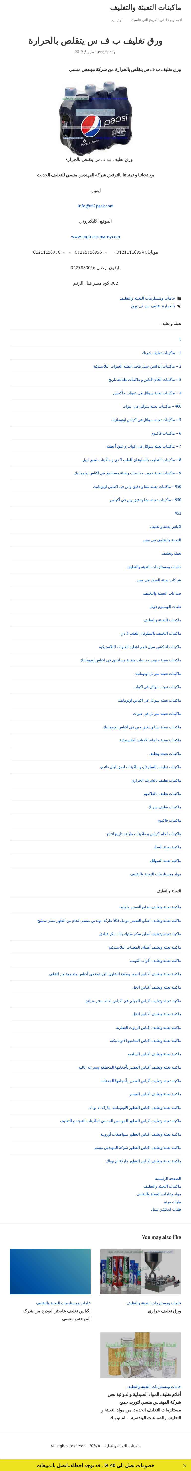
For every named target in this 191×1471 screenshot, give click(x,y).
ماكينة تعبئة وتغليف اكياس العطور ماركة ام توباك (143, 1160)
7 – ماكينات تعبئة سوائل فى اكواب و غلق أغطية (144, 446)
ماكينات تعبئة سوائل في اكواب (157, 686)
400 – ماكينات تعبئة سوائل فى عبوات (152, 406)
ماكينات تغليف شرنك (164, 806)
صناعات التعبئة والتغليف (162, 593)
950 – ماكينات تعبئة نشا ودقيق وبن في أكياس (145, 499)
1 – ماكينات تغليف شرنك (161, 352)
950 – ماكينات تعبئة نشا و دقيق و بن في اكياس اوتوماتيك (137, 486)
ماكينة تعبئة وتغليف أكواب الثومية (155, 960)
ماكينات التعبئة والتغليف (145, 7)
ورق (134, 305)
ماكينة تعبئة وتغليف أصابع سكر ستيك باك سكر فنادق (140, 933)
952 (178, 513)
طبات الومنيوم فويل (165, 606)
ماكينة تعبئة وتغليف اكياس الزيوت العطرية (148, 1027)
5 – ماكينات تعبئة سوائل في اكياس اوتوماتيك (146, 419)
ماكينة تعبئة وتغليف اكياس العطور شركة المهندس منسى (137, 1147)
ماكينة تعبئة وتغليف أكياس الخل (156, 1013)
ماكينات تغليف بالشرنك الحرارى (156, 780)
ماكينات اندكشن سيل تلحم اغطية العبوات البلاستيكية (140, 646)
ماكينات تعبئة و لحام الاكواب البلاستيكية (150, 739)
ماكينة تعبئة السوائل (165, 860)
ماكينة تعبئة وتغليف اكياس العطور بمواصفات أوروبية (140, 1134)
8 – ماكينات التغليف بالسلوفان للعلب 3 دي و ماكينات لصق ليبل (131, 459)
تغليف (155, 305)
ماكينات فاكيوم (169, 820)
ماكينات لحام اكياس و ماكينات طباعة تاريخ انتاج (144, 833)
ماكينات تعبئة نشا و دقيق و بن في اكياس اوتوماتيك (142, 726)
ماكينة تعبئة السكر (167, 846)
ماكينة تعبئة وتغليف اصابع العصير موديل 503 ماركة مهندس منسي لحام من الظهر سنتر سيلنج (109, 920)
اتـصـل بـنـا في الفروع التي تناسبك (156, 20)
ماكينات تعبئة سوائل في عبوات (157, 713)
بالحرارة (168, 305)
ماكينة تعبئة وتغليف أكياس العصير (155, 1093)
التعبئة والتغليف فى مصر (162, 539)
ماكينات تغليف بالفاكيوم (162, 793)
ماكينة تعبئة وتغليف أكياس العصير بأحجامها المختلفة (141, 1080)
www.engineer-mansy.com (95, 236)
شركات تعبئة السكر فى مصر (159, 579)
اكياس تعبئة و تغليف (165, 526)
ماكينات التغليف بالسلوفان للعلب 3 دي (151, 633)
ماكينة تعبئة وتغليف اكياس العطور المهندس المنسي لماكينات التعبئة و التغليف (120, 1120)
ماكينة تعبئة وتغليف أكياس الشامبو (154, 1053)
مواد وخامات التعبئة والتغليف (158, 1193)
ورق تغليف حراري (164, 1311)
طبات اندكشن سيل (166, 1209)
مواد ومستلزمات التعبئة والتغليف (155, 873)
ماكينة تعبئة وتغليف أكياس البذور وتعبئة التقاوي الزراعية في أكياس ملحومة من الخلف (115, 973)
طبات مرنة (172, 1201)
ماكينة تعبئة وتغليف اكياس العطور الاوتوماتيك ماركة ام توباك (134, 1107)
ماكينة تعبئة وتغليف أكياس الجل (156, 987)
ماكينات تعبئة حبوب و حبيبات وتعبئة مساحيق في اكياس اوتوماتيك (130, 659)
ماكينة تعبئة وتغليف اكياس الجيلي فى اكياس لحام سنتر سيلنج (133, 1000)
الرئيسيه (117, 20)
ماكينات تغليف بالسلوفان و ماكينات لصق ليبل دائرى (140, 766)
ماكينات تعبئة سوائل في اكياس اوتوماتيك (149, 700)
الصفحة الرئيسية (168, 1178)
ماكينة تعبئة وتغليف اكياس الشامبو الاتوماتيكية (145, 1040)
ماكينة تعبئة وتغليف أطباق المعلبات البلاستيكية (145, 947)
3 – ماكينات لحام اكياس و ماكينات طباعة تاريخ (145, 379)
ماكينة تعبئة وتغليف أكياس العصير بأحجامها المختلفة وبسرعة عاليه (130, 1067)
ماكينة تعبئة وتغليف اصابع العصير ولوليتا (150, 906)
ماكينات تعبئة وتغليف (165, 753)
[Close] (185, 1466)
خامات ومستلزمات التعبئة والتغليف (147, 298)
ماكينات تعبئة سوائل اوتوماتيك (157, 673)
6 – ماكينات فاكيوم (166, 433)
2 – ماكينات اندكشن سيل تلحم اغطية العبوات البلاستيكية (137, 366)
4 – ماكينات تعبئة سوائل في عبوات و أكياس (147, 392)
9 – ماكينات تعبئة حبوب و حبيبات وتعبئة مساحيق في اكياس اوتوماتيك (127, 472)
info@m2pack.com (95, 206)
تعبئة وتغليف (171, 553)
